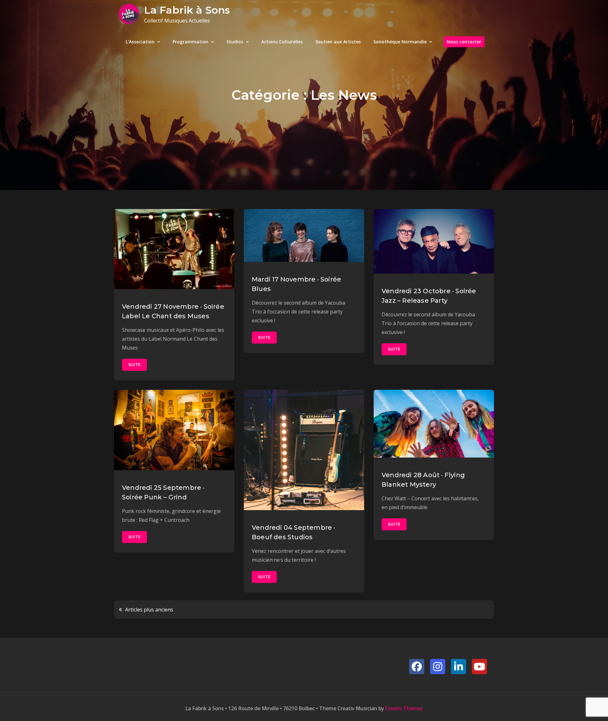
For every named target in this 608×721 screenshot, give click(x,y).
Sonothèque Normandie (400, 42)
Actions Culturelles (282, 42)
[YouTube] (479, 666)
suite (134, 364)
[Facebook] (416, 666)
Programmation (190, 42)
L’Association (140, 42)
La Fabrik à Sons (187, 10)
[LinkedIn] (458, 666)
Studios (234, 42)
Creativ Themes (404, 708)
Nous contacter (464, 42)
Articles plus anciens (149, 609)
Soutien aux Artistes (338, 42)
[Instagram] (437, 666)
